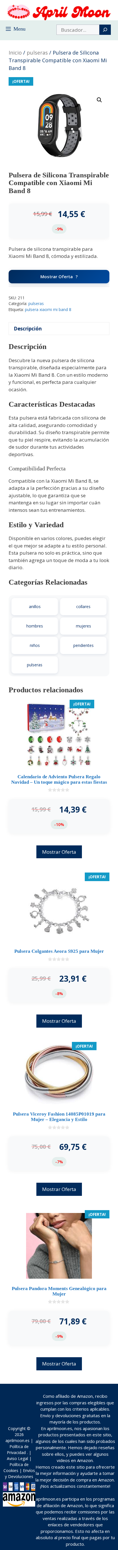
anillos (35, 606)
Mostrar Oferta (56, 276)
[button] (99, 100)
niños (35, 645)
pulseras (37, 52)
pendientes (83, 645)
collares (83, 606)
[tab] (59, 328)
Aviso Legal (17, 1458)
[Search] (105, 30)
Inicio (15, 52)
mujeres (83, 626)
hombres (34, 626)
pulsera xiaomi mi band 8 (48, 309)
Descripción (28, 328)
